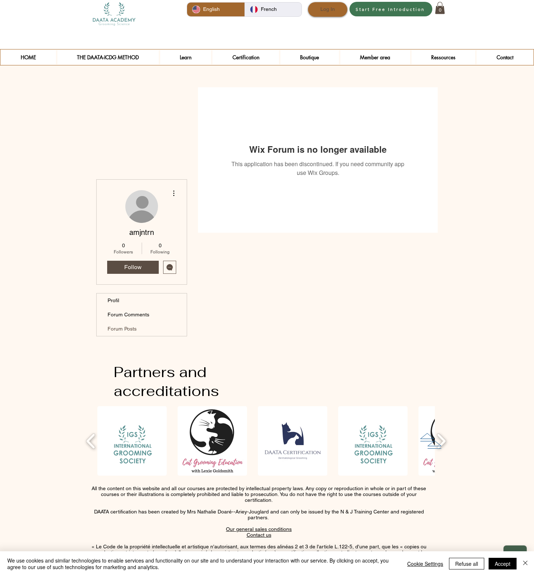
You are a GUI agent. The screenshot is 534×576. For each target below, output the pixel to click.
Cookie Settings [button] (425, 563)
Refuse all (466, 563)
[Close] (525, 563)
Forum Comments (128, 314)
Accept (502, 563)
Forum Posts (122, 329)
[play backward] (91, 441)
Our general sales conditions (259, 529)
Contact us (259, 535)
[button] (440, 8)
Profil (113, 300)
